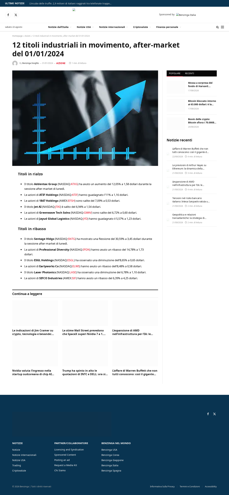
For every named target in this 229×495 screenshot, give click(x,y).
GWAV (88, 212)
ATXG (74, 184)
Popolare (174, 73)
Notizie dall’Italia (58, 27)
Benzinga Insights (30, 63)
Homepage (17, 35)
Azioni (27, 35)
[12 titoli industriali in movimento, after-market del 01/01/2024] (85, 118)
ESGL (70, 260)
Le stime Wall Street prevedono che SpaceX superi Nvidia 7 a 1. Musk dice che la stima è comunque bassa (83, 332)
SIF (74, 278)
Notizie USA (84, 27)
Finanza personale (167, 27)
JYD (85, 219)
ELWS (75, 266)
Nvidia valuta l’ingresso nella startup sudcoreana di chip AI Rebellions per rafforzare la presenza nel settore (32, 372)
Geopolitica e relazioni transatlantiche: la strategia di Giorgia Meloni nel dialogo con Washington (188, 219)
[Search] (217, 27)
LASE (73, 272)
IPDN (86, 249)
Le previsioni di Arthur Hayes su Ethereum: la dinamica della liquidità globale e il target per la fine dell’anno (189, 170)
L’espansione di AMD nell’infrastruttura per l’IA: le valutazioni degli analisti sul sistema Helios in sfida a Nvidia (133, 332)
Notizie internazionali (112, 27)
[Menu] (222, 27)
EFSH (71, 201)
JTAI (57, 207)
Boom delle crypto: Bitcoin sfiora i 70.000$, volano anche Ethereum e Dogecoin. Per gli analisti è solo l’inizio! (202, 120)
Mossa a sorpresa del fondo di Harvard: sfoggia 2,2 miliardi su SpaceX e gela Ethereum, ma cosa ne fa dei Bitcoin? (202, 84)
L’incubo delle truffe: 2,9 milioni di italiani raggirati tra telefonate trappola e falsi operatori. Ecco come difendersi (71, 3)
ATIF (75, 195)
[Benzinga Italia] (115, 15)
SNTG (71, 239)
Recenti (189, 73)
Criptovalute (140, 27)
